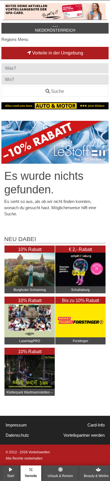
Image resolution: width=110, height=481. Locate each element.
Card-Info (96, 425)
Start (10, 476)
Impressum (16, 425)
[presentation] (7, 142)
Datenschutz (17, 435)
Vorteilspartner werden (84, 435)
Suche (57, 91)
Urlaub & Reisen (60, 476)
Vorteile (31, 476)
